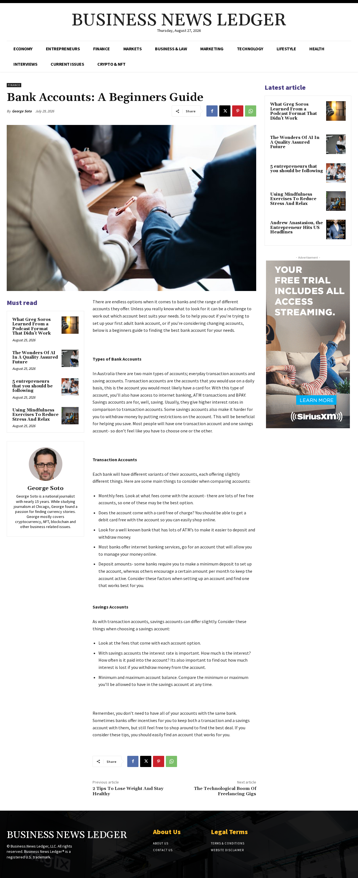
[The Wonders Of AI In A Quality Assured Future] (70, 358)
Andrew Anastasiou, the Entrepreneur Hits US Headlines (296, 227)
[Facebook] (212, 111)
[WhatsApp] (250, 111)
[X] (224, 111)
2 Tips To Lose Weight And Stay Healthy (128, 791)
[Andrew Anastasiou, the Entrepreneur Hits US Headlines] (336, 229)
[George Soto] (45, 464)
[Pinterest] (237, 111)
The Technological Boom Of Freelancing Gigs (225, 791)
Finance (14, 85)
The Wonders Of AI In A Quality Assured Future (35, 357)
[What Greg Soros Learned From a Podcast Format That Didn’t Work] (70, 325)
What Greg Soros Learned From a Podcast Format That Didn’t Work (31, 326)
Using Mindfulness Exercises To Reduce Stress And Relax (35, 415)
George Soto (22, 111)
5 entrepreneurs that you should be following (32, 386)
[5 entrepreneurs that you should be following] (70, 387)
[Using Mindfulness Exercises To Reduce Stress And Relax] (70, 415)
